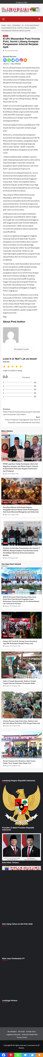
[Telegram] (13, 60)
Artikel (5, 636)
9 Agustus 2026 (14, 558)
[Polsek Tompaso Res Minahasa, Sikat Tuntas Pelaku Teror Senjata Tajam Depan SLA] (21, 744)
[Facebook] (5, 60)
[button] (3, 18)
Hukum (6, 591)
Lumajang (6, 676)
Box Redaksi (12, 1031)
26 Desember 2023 (12, 50)
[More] (25, 60)
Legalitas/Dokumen (13, 1034)
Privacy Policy (22, 1037)
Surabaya (11, 636)
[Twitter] (17, 60)
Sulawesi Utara (8, 755)
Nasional (11, 591)
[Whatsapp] (9, 60)
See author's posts (21, 349)
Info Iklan (21, 1031)
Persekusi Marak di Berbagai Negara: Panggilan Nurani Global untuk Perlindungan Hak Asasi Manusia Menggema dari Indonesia (21, 509)
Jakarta (6, 36)
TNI (12, 676)
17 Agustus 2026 (14, 514)
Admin (6, 473)
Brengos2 (7, 606)
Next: (22, 419)
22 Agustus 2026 (14, 473)
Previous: (21, 411)
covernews (31, 1045)
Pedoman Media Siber (30, 1034)
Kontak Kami (30, 1031)
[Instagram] (21, 60)
